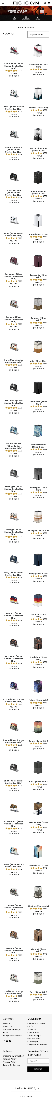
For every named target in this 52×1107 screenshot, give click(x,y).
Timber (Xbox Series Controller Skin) (13, 907)
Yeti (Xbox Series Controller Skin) (13, 992)
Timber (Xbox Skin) (38, 906)
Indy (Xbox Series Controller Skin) (13, 361)
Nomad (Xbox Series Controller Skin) (13, 615)
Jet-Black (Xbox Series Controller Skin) (13, 402)
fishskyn (29, 1096)
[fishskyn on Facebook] (4, 1041)
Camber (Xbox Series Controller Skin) (13, 319)
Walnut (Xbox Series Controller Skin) (13, 950)
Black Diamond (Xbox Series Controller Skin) (13, 149)
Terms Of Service (12, 1065)
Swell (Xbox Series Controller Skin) (14, 865)
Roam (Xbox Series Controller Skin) (13, 741)
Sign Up (38, 1069)
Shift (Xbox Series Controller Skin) (14, 781)
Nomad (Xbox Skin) (38, 615)
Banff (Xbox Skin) (38, 107)
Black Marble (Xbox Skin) (38, 192)
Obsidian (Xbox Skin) (38, 658)
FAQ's (30, 1026)
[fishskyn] (26, 3)
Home (21, 27)
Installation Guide (36, 1023)
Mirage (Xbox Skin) (38, 530)
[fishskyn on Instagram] (10, 1041)
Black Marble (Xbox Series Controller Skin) (13, 192)
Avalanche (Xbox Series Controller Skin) (13, 65)
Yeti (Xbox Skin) (38, 992)
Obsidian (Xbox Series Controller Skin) (13, 658)
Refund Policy (9, 1059)
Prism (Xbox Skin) (38, 700)
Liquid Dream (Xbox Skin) (38, 445)
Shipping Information (13, 1055)
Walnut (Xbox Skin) (38, 950)
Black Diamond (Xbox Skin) (38, 149)
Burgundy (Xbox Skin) (38, 276)
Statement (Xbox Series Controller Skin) (13, 823)
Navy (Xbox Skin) (38, 573)
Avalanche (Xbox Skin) (38, 65)
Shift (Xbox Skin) (38, 781)
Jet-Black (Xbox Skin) (38, 402)
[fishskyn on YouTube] (7, 1041)
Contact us (33, 1032)
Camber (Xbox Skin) (38, 319)
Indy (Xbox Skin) (38, 361)
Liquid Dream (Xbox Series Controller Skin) (13, 445)
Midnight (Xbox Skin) (38, 488)
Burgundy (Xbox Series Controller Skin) (13, 276)
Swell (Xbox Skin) (38, 865)
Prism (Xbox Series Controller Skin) (13, 700)
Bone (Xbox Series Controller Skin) (14, 234)
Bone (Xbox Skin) (38, 234)
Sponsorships (34, 1035)
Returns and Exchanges (33, 1040)
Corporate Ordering (37, 1044)
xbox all (30, 27)
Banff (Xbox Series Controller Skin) (13, 107)
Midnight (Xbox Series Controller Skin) (13, 488)
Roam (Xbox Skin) (38, 741)
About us (31, 1029)
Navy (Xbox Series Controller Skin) (14, 573)
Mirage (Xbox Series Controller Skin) (13, 531)
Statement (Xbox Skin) (38, 823)
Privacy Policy (9, 1062)
